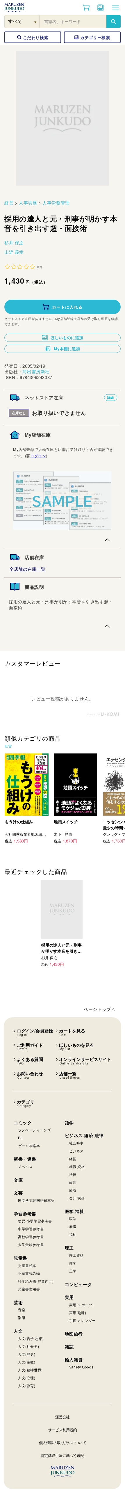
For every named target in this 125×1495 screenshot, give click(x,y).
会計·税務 (77, 1197)
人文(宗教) (26, 1361)
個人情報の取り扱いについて (62, 1442)
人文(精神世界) (30, 1369)
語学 (69, 1122)
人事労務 (28, 203)
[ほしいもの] (100, 7)
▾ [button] (35, 22)
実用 (69, 1297)
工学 (72, 1270)
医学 (72, 1218)
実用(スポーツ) (81, 1304)
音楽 (21, 1309)
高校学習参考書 (31, 1236)
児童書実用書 (29, 1288)
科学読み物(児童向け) (36, 1281)
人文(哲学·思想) (31, 1338)
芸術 (18, 1302)
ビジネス (76, 1150)
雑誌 (69, 1346)
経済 (72, 1190)
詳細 (110, 397)
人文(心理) (26, 1377)
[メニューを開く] (115, 7)
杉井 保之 (14, 242)
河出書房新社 (36, 371)
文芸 (18, 1193)
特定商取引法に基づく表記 (62, 1455)
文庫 (18, 1180)
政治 (72, 1182)
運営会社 (62, 1417)
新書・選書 (25, 1159)
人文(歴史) (26, 1354)
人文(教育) (26, 1385)
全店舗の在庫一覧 (27, 569)
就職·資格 (77, 1166)
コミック (23, 1122)
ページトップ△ (99, 1009)
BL (20, 1137)
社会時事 (76, 1142)
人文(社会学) (28, 1346)
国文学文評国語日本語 (36, 1200)
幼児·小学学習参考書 (35, 1220)
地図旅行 (74, 1334)
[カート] (86, 7)
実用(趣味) (78, 1312)
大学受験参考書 (31, 1244)
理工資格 (76, 1255)
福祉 (72, 1234)
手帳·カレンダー (82, 1320)
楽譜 (21, 1317)
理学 (72, 1263)
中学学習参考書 (31, 1228)
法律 (72, 1174)
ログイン (38, 455)
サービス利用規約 (62, 1429)
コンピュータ (78, 1284)
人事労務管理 (56, 203)
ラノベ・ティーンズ (34, 1129)
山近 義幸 (14, 252)
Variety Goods (81, 1366)
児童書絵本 (27, 1265)
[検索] (113, 21)
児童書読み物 (29, 1273)
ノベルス (25, 1166)
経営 (8, 203)
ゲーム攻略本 (29, 1145)
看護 (72, 1226)
